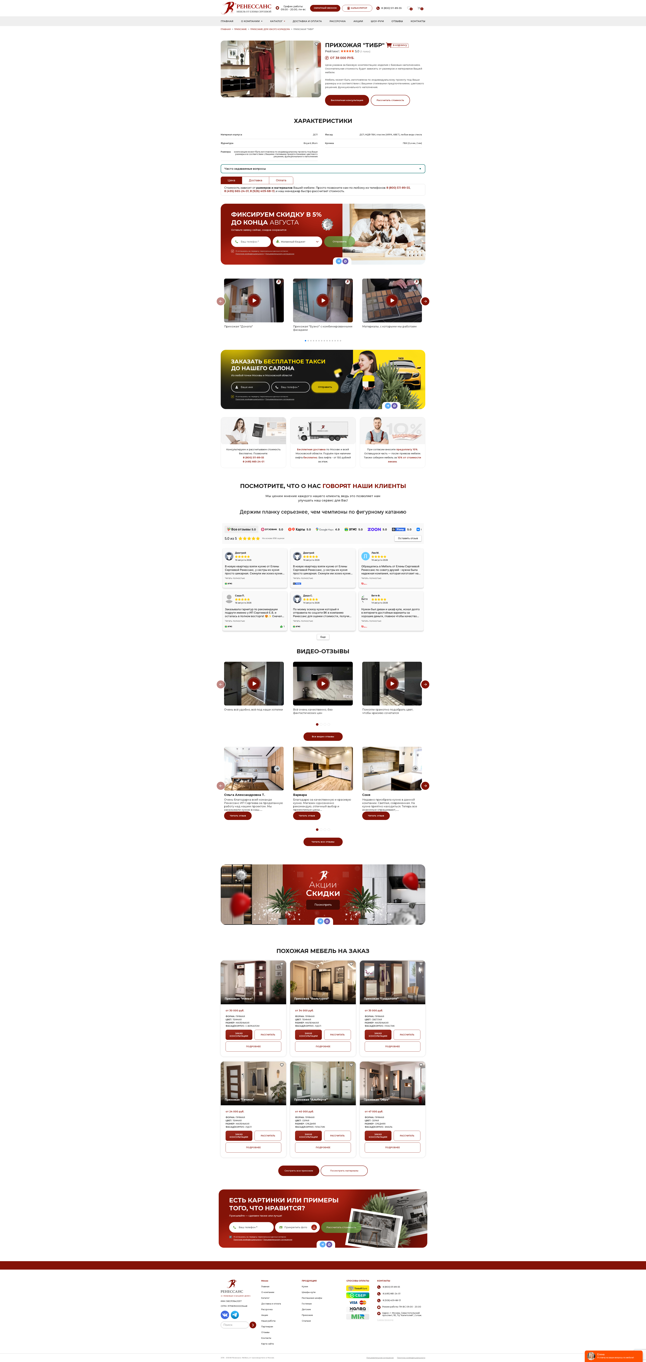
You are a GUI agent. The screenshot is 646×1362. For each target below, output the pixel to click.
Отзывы (397, 21)
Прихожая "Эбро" (376, 1099)
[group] (254, 300)
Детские (306, 1309)
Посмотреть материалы (344, 1170)
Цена (231, 180)
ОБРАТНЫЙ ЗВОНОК (325, 8)
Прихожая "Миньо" (239, 998)
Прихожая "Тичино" (239, 1099)
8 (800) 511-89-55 (398, 187)
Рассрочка (338, 21)
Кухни (305, 1286)
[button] (305, 340)
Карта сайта (267, 1343)
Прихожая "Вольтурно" (311, 998)
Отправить (340, 241)
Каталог (276, 21)
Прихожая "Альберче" (311, 1099)
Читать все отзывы (323, 841)
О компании (250, 21)
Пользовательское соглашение (380, 1358)
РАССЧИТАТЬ (268, 1034)
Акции (358, 21)
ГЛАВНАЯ (226, 29)
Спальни (306, 1321)
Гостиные (307, 1303)
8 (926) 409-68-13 (262, 191)
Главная (227, 21)
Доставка (255, 180)
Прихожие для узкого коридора (270, 29)
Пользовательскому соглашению (279, 254)
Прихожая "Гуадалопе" (381, 998)
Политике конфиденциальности (250, 254)
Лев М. (375, 552)
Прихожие (240, 29)
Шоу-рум (377, 21)
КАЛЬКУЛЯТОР (359, 8)
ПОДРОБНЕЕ (253, 1046)
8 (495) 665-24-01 (236, 191)
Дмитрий (308, 552)
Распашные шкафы (312, 1298)
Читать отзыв (238, 815)
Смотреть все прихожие (298, 1170)
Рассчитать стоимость (390, 100)
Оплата (281, 180)
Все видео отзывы (323, 736)
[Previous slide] (221, 301)
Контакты (418, 21)
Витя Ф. (375, 595)
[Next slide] (425, 301)
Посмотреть (323, 904)
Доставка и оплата (307, 21)
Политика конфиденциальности (411, 1358)
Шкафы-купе (309, 1292)
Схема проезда (385, 1320)
